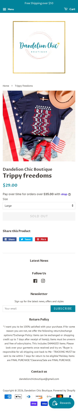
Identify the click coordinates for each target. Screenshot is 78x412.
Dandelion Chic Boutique (38, 390)
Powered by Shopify (64, 390)
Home (6, 86)
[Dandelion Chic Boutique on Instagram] (43, 281)
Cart (72, 9)
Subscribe (63, 309)
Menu (10, 9)
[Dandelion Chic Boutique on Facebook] (35, 281)
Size (5, 199)
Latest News (39, 261)
